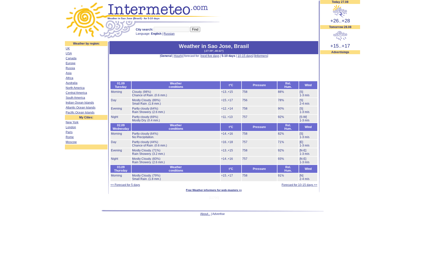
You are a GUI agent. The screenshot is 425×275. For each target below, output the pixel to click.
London (71, 127)
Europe (71, 63)
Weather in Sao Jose (205, 46)
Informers (261, 56)
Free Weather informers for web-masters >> (214, 190)
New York (72, 122)
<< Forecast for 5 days (125, 185)
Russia (70, 68)
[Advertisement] (340, 128)
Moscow (71, 142)
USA (69, 53)
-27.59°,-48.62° (214, 50)
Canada (71, 58)
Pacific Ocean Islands (80, 112)
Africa (69, 78)
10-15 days (245, 56)
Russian (169, 33)
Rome (70, 137)
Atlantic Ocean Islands (80, 107)
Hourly (178, 56)
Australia (71, 83)
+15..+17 (340, 46)
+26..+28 (340, 20)
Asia (69, 73)
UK (68, 48)
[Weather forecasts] (165, 16)
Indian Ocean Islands (80, 102)
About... (205, 214)
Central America (76, 93)
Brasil (241, 46)
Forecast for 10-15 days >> (299, 185)
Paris (69, 132)
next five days (210, 56)
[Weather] (86, 37)
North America (75, 88)
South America (75, 97)
